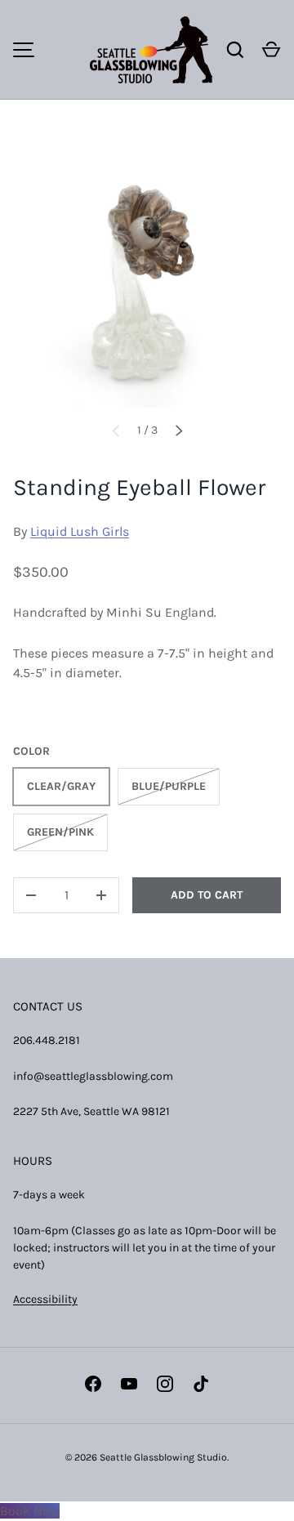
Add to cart (207, 895)
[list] (147, 274)
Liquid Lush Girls (79, 531)
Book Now (30, 1511)
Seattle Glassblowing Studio (163, 1457)
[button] (271, 50)
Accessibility (45, 1299)
